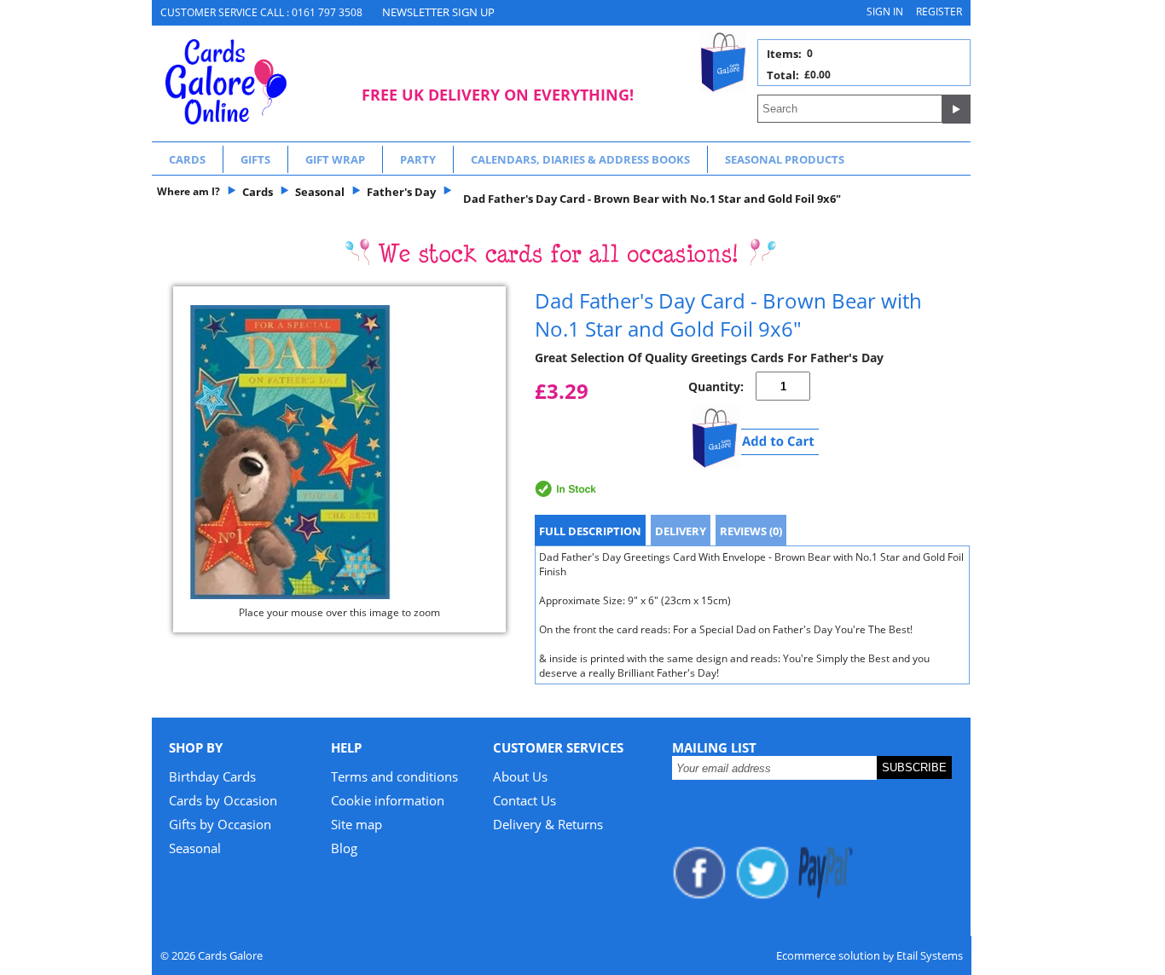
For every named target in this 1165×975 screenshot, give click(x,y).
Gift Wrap (335, 159)
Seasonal (195, 848)
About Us (520, 776)
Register (939, 11)
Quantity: (716, 386)
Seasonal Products (784, 159)
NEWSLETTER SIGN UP (438, 12)
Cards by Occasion (223, 800)
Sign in (885, 11)
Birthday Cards (212, 776)
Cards (187, 159)
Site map (356, 824)
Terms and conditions (394, 776)
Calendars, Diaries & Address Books (580, 159)
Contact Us (524, 800)
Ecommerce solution (828, 955)
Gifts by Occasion (220, 824)
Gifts (255, 159)
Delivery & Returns (548, 824)
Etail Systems (929, 955)
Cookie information (387, 800)
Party (418, 159)
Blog (344, 848)
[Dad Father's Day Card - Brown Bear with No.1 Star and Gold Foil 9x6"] (339, 452)
